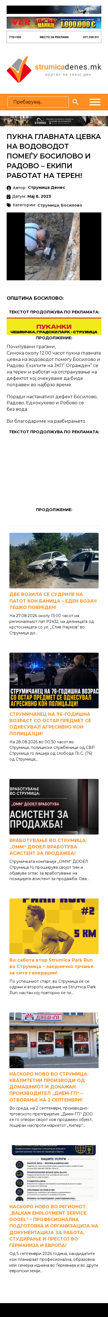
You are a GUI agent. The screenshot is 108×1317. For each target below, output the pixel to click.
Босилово (71, 205)
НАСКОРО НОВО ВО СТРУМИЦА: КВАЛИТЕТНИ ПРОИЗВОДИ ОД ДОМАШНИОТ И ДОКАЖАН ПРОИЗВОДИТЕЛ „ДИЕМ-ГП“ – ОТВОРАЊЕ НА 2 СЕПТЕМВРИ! (48, 1087)
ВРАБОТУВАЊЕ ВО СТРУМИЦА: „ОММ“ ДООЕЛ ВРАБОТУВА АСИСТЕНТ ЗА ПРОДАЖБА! (48, 847)
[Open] (95, 102)
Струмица (48, 205)
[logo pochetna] (54, 69)
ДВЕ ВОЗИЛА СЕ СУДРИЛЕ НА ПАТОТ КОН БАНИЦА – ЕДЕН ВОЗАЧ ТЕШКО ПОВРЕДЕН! (53, 601)
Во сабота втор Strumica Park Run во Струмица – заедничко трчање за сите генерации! (51, 966)
